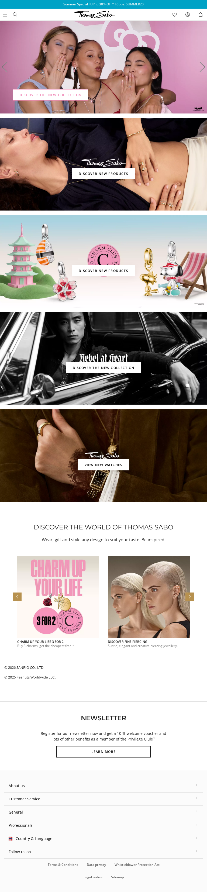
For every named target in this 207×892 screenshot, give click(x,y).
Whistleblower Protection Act (137, 864)
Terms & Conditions (63, 864)
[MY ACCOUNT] (187, 14)
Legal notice (93, 877)
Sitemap (117, 877)
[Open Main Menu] (4, 14)
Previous (4, 67)
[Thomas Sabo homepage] (15, 14)
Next (202, 67)
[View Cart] (200, 14)
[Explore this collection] (103, 67)
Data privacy (96, 864)
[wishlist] (174, 14)
